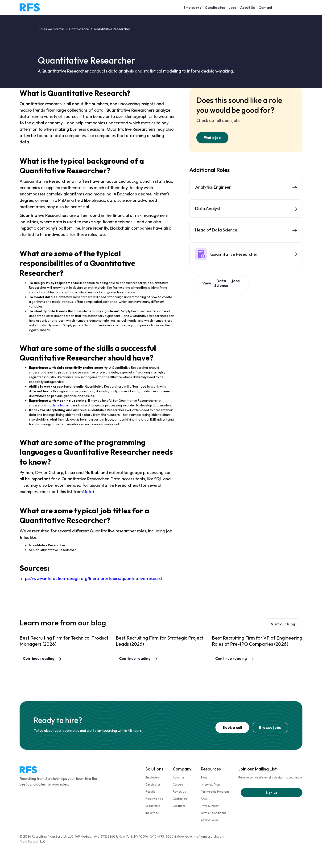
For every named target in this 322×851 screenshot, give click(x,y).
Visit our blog (283, 624)
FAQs (204, 798)
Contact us (180, 798)
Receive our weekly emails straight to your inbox (270, 777)
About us (179, 777)
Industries (152, 813)
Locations (179, 805)
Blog (204, 777)
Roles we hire (154, 798)
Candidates (215, 7)
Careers (178, 784)
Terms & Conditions (213, 813)
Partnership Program (215, 791)
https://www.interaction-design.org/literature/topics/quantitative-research (92, 578)
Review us (179, 791)
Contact (265, 7)
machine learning (59, 405)
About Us (247, 7)
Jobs (232, 7)
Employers (192, 7)
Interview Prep (210, 784)
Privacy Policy (210, 805)
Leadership (152, 805)
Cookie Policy (209, 820)
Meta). (89, 491)
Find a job (212, 137)
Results (150, 791)
